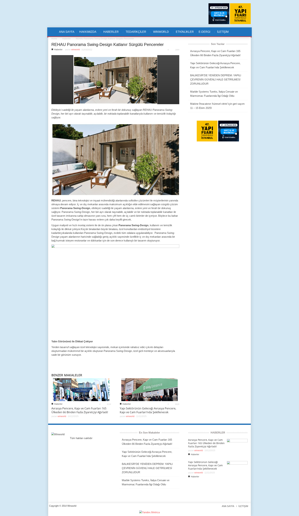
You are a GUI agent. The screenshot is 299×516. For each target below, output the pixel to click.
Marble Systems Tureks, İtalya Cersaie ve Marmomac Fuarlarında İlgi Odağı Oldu (214, 93)
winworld (75, 49)
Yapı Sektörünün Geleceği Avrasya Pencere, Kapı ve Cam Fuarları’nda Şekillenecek (148, 410)
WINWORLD (160, 33)
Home (54, 38)
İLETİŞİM (223, 31)
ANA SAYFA (66, 31)
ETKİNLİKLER (185, 31)
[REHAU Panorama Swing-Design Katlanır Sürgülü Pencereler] (115, 79)
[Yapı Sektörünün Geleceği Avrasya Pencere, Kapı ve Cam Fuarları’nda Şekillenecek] (149, 389)
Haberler (66, 38)
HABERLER (110, 33)
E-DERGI (203, 33)
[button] (238, 31)
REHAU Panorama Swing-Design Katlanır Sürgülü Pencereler (107, 44)
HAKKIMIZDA (86, 33)
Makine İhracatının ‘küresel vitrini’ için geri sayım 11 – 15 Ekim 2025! (217, 105)
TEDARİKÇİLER (134, 33)
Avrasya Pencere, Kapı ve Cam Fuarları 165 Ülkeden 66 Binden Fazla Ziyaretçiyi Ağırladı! (79, 410)
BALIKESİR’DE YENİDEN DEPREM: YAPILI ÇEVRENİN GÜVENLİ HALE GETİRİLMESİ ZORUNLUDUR (215, 79)
